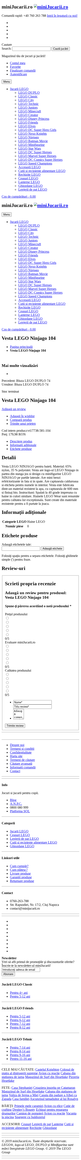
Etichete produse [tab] (21, 449)
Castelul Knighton (47, 1069)
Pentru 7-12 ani (20, 1023)
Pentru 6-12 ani (20, 1020)
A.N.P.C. (16, 803)
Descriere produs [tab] (21, 441)
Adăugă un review (14, 409)
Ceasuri (26, 1124)
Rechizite (35, 1128)
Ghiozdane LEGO (22, 846)
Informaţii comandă (23, 767)
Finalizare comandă (23, 70)
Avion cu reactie (49, 1073)
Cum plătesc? (19, 870)
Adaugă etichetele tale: (16, 544)
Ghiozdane (50, 1128)
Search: (6, 48)
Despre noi (17, 745)
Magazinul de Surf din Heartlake (46, 1077)
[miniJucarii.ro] (51, 7)
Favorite (15, 67)
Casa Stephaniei (21, 1087)
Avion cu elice (53, 1106)
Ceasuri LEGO (20, 835)
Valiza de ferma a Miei (23, 1095)
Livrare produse (20, 873)
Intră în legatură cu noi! (62, 15)
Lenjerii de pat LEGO (24, 838)
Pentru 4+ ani (19, 992)
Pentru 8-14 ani (20, 1051)
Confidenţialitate (21, 752)
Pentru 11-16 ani (21, 1058)
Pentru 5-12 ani (20, 996)
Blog (13, 800)
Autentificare (18, 74)
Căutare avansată (21, 763)
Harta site (16, 756)
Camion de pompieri (29, 1113)
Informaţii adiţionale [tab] (23, 445)
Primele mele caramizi (28, 1106)
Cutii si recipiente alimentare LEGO (33, 842)
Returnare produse (22, 881)
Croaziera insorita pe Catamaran (54, 1087)
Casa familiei (20, 1099)
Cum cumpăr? (19, 866)
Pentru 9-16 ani (20, 1055)
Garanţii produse (21, 877)
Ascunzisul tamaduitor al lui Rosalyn (54, 1099)
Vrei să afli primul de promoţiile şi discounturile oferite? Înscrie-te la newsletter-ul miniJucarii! (38, 963)
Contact (15, 771)
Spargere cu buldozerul (30, 1117)
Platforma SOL (20, 811)
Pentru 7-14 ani (20, 1047)
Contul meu (17, 63)
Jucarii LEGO (19, 831)
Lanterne (57, 1124)
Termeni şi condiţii (22, 748)
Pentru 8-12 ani (20, 1027)
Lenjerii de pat (41, 1124)
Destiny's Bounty (23, 1109)
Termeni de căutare (22, 760)
